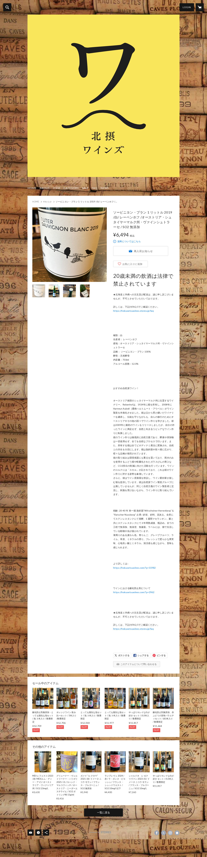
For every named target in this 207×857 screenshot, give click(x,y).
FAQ (94, 187)
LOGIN (187, 7)
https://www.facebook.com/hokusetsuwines (156, 832)
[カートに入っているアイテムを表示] (200, 7)
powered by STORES (100, 832)
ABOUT (45, 187)
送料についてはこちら (129, 241)
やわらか (47, 201)
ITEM (56, 187)
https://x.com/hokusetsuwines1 (163, 832)
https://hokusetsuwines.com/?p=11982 (134, 567)
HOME (31, 187)
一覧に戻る (103, 812)
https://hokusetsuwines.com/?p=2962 (133, 592)
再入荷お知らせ (143, 251)
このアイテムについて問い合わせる (138, 664)
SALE (85, 187)
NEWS (105, 187)
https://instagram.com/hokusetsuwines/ (170, 832)
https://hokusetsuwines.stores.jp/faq (133, 310)
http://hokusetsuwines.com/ (177, 832)
